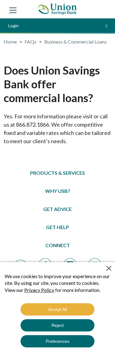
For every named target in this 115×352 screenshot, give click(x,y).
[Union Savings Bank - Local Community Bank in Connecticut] (57, 9)
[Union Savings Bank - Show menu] (13, 9)
